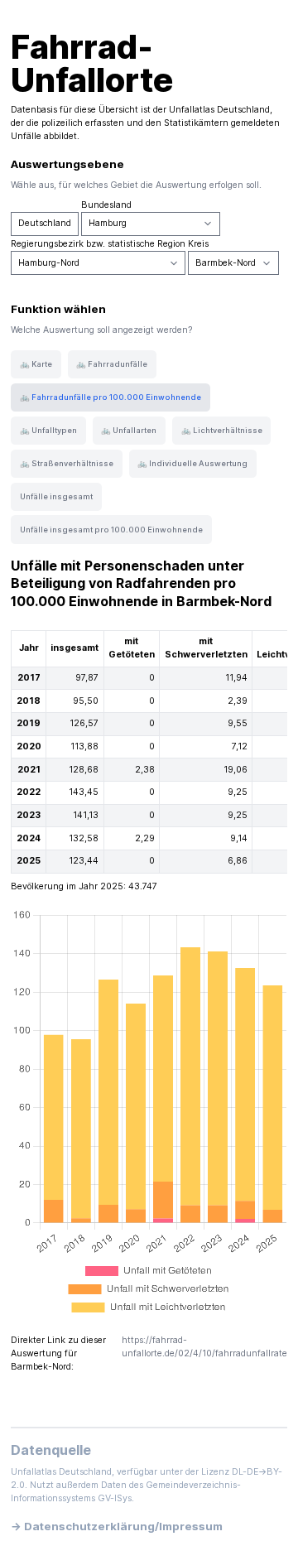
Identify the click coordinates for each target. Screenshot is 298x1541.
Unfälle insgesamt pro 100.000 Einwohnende (111, 529)
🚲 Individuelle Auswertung (192, 463)
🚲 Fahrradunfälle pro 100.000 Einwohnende (110, 397)
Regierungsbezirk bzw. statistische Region (98, 243)
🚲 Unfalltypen (48, 430)
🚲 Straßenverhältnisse (66, 463)
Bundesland (106, 205)
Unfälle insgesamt (56, 496)
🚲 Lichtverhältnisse (221, 430)
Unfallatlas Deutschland (219, 109)
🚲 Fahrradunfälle (111, 363)
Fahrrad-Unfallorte (92, 63)
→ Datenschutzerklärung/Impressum (117, 1526)
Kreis (198, 243)
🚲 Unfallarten (128, 430)
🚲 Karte (36, 363)
